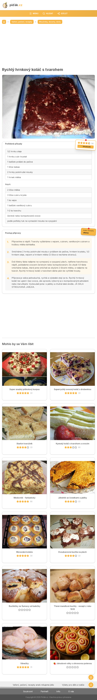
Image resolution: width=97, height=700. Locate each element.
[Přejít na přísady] (91, 677)
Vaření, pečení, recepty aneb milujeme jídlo (33, 685)
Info (58, 691)
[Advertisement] (48, 45)
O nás (71, 691)
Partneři (44, 691)
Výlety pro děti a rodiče (73, 685)
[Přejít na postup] (91, 685)
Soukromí (28, 691)
